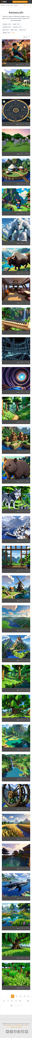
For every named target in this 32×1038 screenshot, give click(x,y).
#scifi (16, 24)
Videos (16, 5)
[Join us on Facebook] (18, 1032)
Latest (8, 5)
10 (20, 1001)
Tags (25, 1025)
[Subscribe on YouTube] (15, 1032)
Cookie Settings (18, 1025)
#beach (6, 32)
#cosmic (17, 27)
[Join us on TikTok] (11, 1031)
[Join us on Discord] (7, 1031)
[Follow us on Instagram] (22, 1032)
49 (28, 1001)
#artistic (7, 24)
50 (11, 1005)
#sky (22, 29)
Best (12, 5)
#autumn (7, 27)
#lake (14, 29)
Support (19, 1027)
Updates (13, 1027)
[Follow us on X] (26, 1032)
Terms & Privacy (7, 1025)
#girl (5, 29)
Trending (3, 5)
